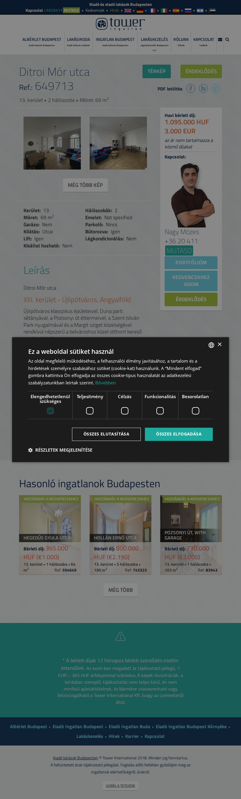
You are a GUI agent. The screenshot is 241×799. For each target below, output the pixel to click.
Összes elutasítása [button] (106, 434)
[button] (60, 450)
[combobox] (211, 345)
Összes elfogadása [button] (179, 434)
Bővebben (105, 383)
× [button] (219, 344)
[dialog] (120, 399)
